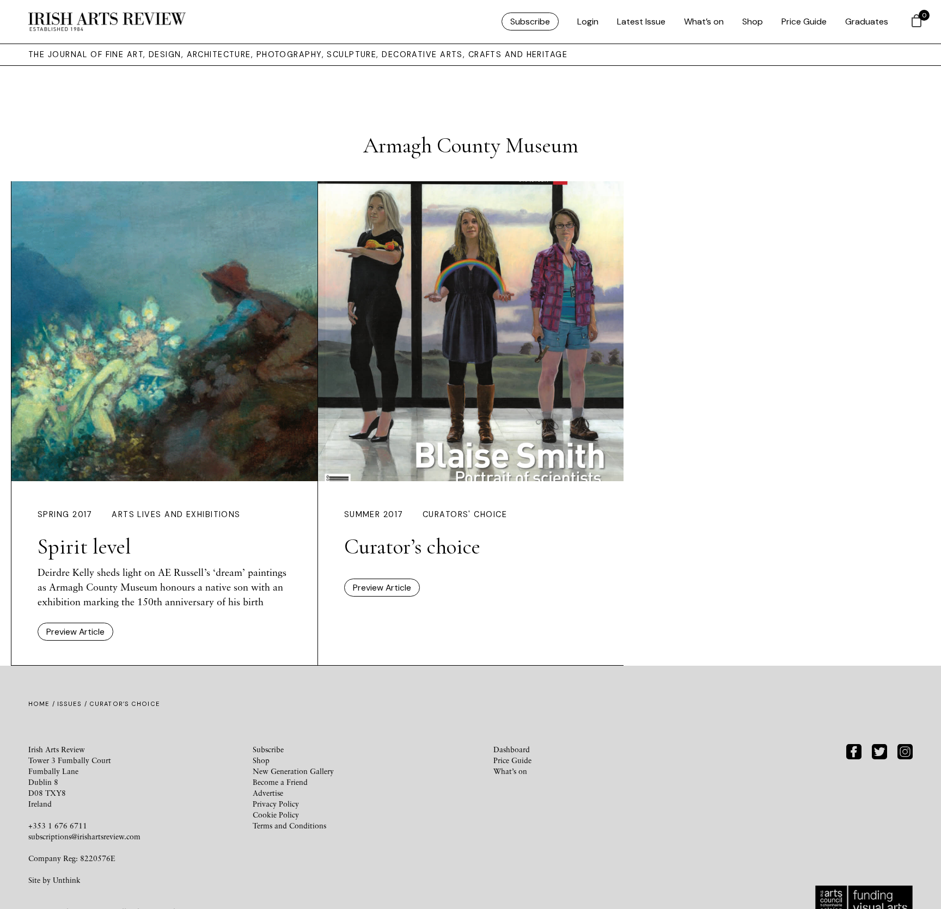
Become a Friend (280, 782)
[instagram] (905, 750)
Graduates (866, 21)
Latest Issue (641, 21)
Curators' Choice (465, 514)
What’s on (704, 21)
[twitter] (879, 750)
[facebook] (853, 750)
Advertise (268, 792)
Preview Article (75, 631)
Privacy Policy (276, 803)
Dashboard (511, 749)
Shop (752, 21)
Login (587, 21)
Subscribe (530, 21)
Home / (42, 704)
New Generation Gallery (293, 771)
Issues (69, 704)
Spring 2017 (65, 514)
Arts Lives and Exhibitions (176, 514)
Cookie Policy (276, 814)
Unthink (67, 880)
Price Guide (804, 21)
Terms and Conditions (289, 825)
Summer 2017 (374, 514)
